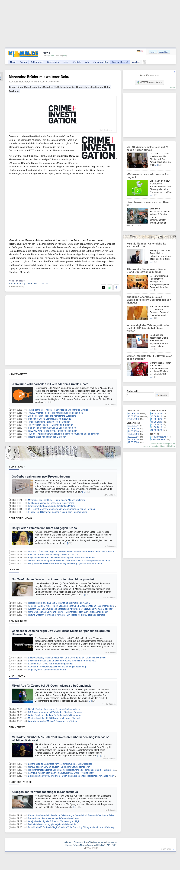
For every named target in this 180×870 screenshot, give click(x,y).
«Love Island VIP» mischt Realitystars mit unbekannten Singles (58, 409)
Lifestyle (76, 62)
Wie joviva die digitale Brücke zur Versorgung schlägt (53, 821)
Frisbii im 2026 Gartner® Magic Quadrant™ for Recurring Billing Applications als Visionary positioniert (76, 827)
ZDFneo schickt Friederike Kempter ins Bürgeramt (52, 415)
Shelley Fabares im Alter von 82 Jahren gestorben (52, 427)
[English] (141, 51)
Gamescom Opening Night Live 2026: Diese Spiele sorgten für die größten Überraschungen (61, 632)
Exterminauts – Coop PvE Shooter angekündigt (50, 663)
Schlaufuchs (37, 62)
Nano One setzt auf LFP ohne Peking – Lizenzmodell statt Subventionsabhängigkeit (68, 611)
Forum (23, 62)
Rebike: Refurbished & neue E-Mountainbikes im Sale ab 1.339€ (59, 602)
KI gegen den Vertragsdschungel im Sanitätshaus (45, 792)
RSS (114, 844)
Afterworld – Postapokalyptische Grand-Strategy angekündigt (57, 666)
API (108, 844)
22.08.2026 (133, 428)
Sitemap (68, 842)
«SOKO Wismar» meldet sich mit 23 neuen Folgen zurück (55, 412)
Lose (65, 62)
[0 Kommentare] (16, 286)
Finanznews (17, 727)
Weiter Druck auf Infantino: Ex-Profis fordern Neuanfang (54, 714)
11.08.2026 (156, 427)
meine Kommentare (151, 446)
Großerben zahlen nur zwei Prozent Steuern (41, 476)
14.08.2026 (156, 418)
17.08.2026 (133, 442)
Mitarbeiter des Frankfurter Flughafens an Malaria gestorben (56, 499)
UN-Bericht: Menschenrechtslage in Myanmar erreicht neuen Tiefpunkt (61, 508)
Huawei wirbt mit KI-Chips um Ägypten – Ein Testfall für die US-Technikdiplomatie (66, 614)
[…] (45, 401)
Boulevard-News (20, 518)
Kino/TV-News (18, 374)
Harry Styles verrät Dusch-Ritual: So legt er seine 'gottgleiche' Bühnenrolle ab (65, 563)
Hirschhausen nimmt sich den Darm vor (47, 436)
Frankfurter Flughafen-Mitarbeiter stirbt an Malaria (51, 505)
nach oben (166, 848)
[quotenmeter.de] (17, 283)
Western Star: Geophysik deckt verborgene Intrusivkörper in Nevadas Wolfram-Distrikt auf (70, 608)
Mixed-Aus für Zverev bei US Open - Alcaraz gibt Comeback (51, 685)
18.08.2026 (133, 439)
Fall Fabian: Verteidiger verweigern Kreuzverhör (51, 502)
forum (172, 87)
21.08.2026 (133, 431)
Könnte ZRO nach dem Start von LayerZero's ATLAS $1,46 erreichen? (61, 772)
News (13, 62)
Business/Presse (20, 782)
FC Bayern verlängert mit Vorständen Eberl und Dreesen (55, 711)
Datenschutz (80, 842)
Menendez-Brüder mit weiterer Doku (39, 76)
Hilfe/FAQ (100, 844)
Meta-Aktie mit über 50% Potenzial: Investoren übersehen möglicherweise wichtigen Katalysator (60, 738)
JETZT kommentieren (151, 82)
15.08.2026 (156, 416)
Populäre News (158, 436)
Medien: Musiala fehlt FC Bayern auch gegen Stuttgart (54, 717)
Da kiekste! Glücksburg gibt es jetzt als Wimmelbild (52, 824)
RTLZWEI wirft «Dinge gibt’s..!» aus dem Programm (52, 430)
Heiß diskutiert (158, 439)
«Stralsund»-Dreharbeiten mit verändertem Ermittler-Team (50, 384)
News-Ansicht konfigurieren (163, 443)
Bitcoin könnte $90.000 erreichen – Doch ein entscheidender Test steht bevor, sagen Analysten (73, 775)
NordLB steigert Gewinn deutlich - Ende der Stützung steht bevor (59, 766)
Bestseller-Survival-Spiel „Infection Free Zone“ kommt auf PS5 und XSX (62, 660)
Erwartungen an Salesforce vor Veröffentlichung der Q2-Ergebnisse (60, 763)
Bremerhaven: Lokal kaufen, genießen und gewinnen (53, 818)
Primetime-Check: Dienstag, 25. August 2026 (49, 418)
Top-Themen (17, 466)
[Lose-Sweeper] (144, 63)
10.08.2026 (156, 429)
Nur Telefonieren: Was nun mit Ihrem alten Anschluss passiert (53, 579)
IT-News (14, 569)
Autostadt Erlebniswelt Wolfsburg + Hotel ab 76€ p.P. (53, 554)
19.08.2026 (133, 436)
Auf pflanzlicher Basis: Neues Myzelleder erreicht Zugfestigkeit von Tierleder (149, 299)
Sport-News (17, 675)
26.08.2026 (133, 413)
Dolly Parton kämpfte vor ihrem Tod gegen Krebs (44, 528)
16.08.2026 (156, 413)
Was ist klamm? (120, 62)
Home (68, 844)
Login (152, 51)
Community (53, 62)
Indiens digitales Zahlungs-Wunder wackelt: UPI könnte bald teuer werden (148, 328)
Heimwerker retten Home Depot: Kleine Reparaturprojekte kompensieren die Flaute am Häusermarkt (76, 769)
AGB (89, 842)
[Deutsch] (138, 51)
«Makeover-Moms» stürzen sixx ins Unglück (49, 421)
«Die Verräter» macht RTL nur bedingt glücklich (50, 424)
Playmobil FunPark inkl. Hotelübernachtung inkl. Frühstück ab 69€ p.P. (61, 557)
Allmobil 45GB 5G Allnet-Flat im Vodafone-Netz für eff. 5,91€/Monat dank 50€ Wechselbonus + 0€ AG (76, 605)
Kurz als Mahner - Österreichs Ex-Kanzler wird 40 (147, 245)
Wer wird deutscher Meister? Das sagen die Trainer (52, 720)
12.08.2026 (156, 424)
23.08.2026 (133, 425)
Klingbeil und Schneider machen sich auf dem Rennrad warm (57, 511)
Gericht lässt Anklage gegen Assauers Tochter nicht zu (54, 708)
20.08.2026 (133, 433)
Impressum (111, 842)
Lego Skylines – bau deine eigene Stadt (47, 669)
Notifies (171, 446)
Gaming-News (18, 621)
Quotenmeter (54, 81)
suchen (163, 395)
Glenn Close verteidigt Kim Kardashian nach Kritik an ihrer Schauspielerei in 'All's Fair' (69, 560)
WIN (87, 62)
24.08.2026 (133, 418)
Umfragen (100, 62)
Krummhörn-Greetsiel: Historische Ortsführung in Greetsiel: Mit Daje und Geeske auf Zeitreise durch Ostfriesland (81, 815)
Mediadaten (99, 842)
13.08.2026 (156, 421)
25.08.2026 (133, 416)
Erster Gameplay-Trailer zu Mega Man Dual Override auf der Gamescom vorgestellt (67, 657)
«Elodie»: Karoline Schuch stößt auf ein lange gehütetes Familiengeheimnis (64, 433)
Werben (136, 62)
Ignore (164, 446)
